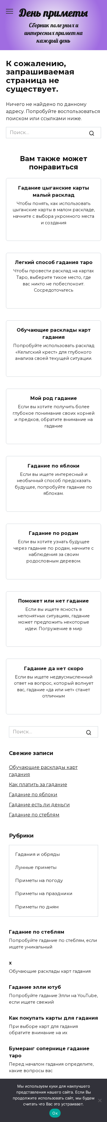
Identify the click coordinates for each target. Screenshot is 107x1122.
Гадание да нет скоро (53, 668)
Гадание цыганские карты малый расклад (53, 191)
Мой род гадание (53, 398)
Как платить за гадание (38, 784)
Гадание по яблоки (53, 465)
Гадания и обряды (37, 854)
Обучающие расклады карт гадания (54, 333)
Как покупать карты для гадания (53, 1018)
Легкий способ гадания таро (53, 262)
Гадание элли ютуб (35, 987)
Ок (55, 1113)
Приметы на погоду (39, 880)
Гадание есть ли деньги (39, 805)
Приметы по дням (37, 907)
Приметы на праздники (44, 893)
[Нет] (100, 1100)
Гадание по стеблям (34, 815)
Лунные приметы (35, 867)
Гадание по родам (53, 533)
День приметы (53, 12)
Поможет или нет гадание (53, 601)
